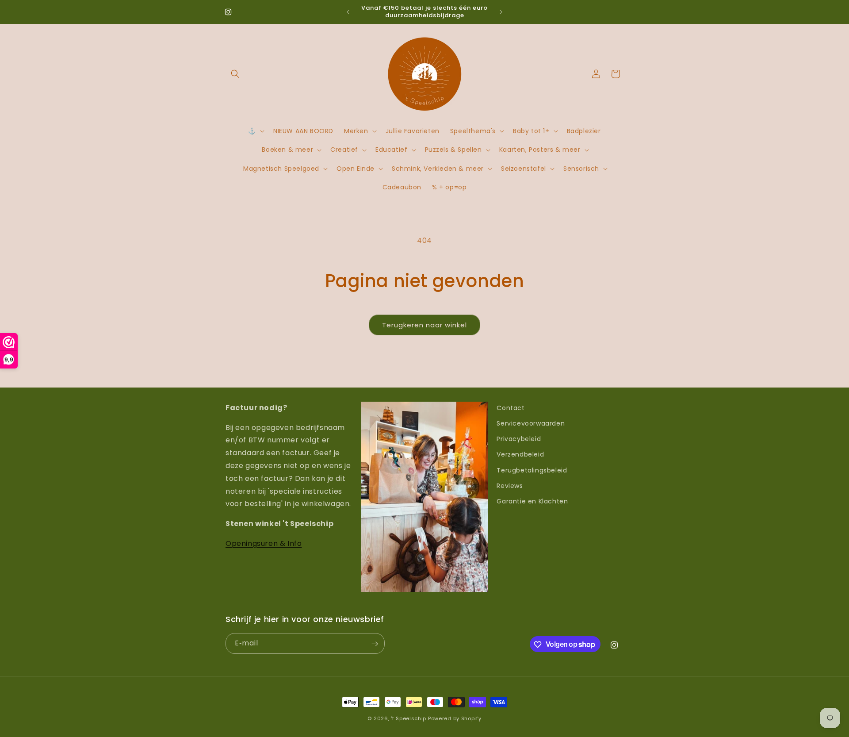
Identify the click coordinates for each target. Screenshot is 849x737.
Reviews (510, 485)
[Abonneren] (374, 643)
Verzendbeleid (520, 454)
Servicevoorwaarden (531, 423)
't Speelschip (408, 718)
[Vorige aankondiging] (348, 12)
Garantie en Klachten (532, 501)
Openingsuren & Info (264, 543)
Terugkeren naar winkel (424, 325)
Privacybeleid (519, 439)
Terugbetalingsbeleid (532, 470)
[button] (235, 74)
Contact (510, 407)
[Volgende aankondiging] (501, 12)
